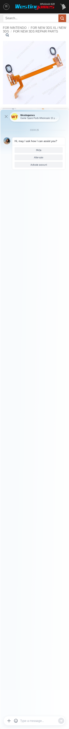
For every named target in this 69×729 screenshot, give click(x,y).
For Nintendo (14, 27)
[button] (6, 7)
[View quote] (63, 7)
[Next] (60, 72)
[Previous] (9, 72)
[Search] (7, 35)
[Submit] (62, 18)
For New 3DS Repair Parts (35, 31)
